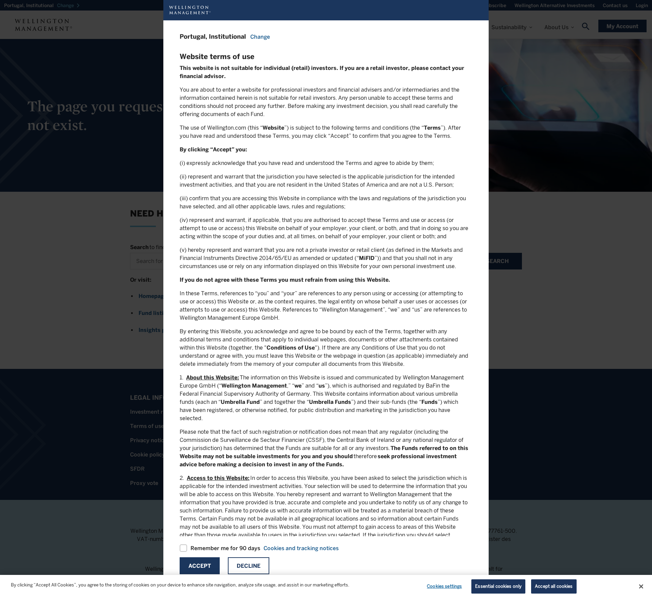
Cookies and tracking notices (301, 548)
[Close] (641, 586)
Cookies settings (444, 586)
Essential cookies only (498, 586)
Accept (199, 566)
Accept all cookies (554, 586)
